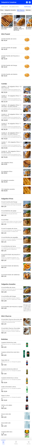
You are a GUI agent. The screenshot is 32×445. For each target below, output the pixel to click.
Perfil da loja (27, 6)
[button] (3, 442)
